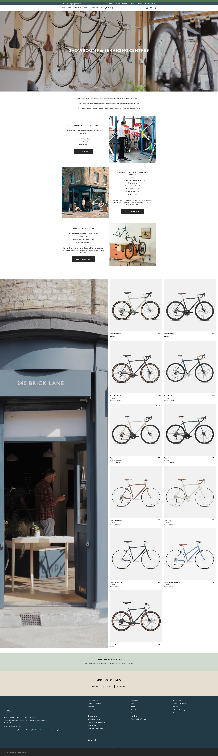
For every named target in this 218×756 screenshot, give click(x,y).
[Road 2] (190, 430)
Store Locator (92, 716)
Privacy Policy (39, 730)
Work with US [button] (136, 700)
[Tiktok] (92, 740)
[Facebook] (89, 740)
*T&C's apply (7, 722)
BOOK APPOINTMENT (132, 211)
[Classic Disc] (136, 616)
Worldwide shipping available (71, 4)
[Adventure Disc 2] (190, 305)
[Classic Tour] (190, 492)
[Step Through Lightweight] (190, 554)
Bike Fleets (134, 716)
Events (133, 707)
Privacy (175, 707)
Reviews (176, 713)
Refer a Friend (92, 725)
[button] (64, 8)
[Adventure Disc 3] (136, 367)
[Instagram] (95, 740)
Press (132, 703)
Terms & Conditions (179, 703)
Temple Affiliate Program (139, 719)
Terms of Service (51, 730)
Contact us (96, 686)
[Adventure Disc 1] (136, 305)
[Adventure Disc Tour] (190, 367)
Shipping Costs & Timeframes (97, 722)
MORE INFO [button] (177, 700)
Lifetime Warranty (179, 710)
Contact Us (91, 710)
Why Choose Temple (94, 719)
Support (110, 3)
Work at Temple (136, 710)
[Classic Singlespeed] (136, 554)
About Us (91, 707)
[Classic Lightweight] (136, 492)
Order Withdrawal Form (95, 728)
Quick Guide (121, 686)
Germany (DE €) (150, 3)
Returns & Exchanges (94, 703)
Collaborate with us (137, 713)
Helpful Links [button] (93, 700)
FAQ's (109, 686)
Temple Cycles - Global (14, 752)
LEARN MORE (83, 151)
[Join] (77, 726)
